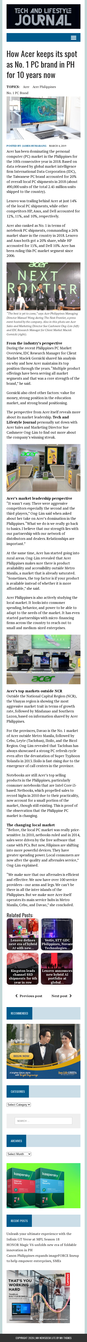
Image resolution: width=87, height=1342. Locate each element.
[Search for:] (43, 1120)
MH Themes (66, 1338)
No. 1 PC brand (17, 93)
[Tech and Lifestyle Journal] (43, 16)
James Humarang (34, 145)
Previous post (31, 996)
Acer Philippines (44, 87)
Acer (26, 87)
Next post (59, 996)
